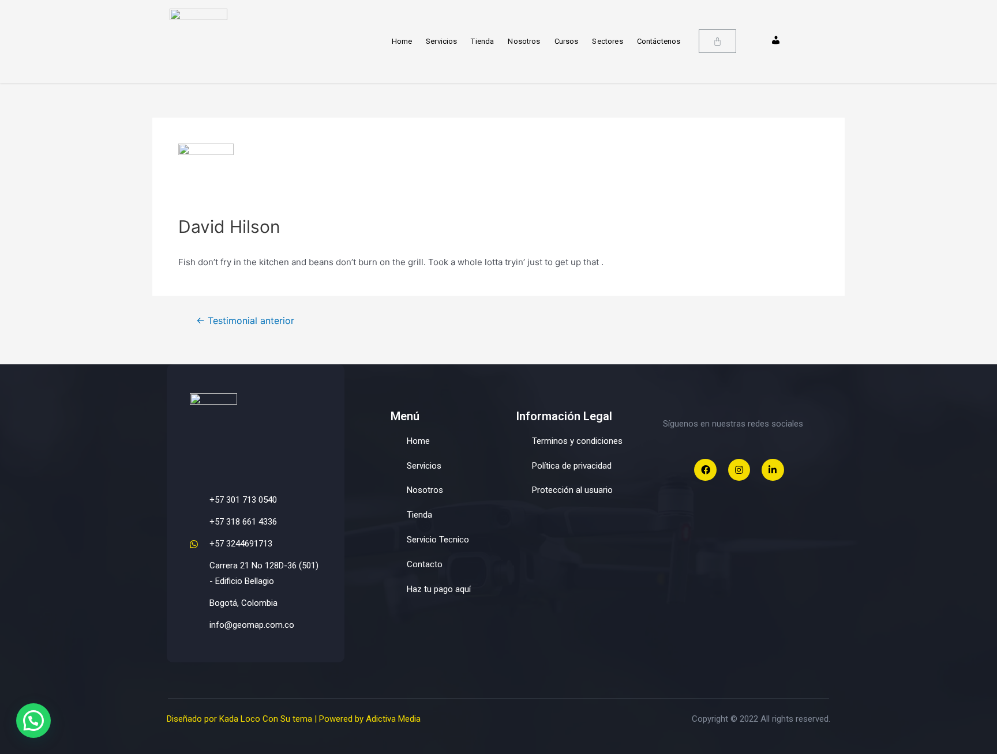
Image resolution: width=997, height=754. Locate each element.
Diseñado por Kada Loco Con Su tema (239, 719)
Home (402, 41)
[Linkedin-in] (773, 470)
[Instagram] (739, 470)
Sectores (607, 41)
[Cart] (717, 41)
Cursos (566, 41)
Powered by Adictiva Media (370, 719)
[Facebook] (705, 470)
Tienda (482, 41)
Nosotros (524, 41)
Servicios (441, 41)
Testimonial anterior (245, 321)
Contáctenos (659, 41)
